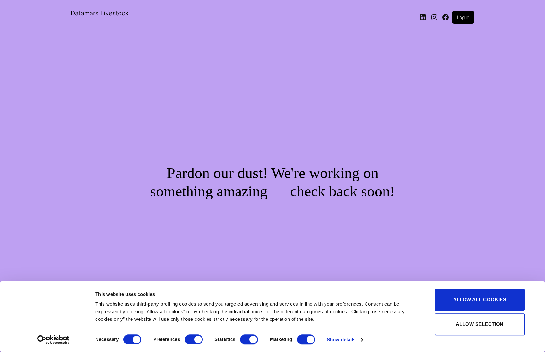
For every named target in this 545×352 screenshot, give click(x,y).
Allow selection (480, 324)
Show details (341, 339)
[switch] (194, 339)
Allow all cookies (480, 299)
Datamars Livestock (100, 13)
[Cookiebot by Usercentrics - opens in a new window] (53, 339)
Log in (463, 17)
